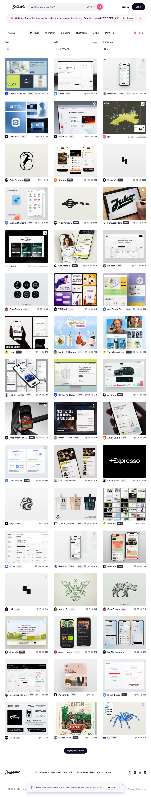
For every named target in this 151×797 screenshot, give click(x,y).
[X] (130, 772)
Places (130, 789)
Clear (95, 43)
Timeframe (107, 42)
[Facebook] (135, 772)
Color (56, 42)
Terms (25, 789)
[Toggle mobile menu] (7, 7)
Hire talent (56, 772)
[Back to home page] (18, 7)
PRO (30, 93)
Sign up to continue (75, 750)
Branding (65, 32)
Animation (50, 32)
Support (109, 772)
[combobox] (56, 7)
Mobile (96, 32)
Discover (34, 32)
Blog (92, 772)
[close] (140, 18)
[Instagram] (140, 772)
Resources (141, 789)
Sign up (125, 7)
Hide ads (130, 137)
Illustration (81, 32)
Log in (138, 6)
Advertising (82, 772)
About (100, 772)
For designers (42, 772)
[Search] (100, 7)
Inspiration (69, 772)
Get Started (128, 18)
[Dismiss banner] (122, 784)
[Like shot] (36, 94)
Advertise (141, 137)
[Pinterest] (145, 772)
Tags (7, 42)
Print (107, 32)
